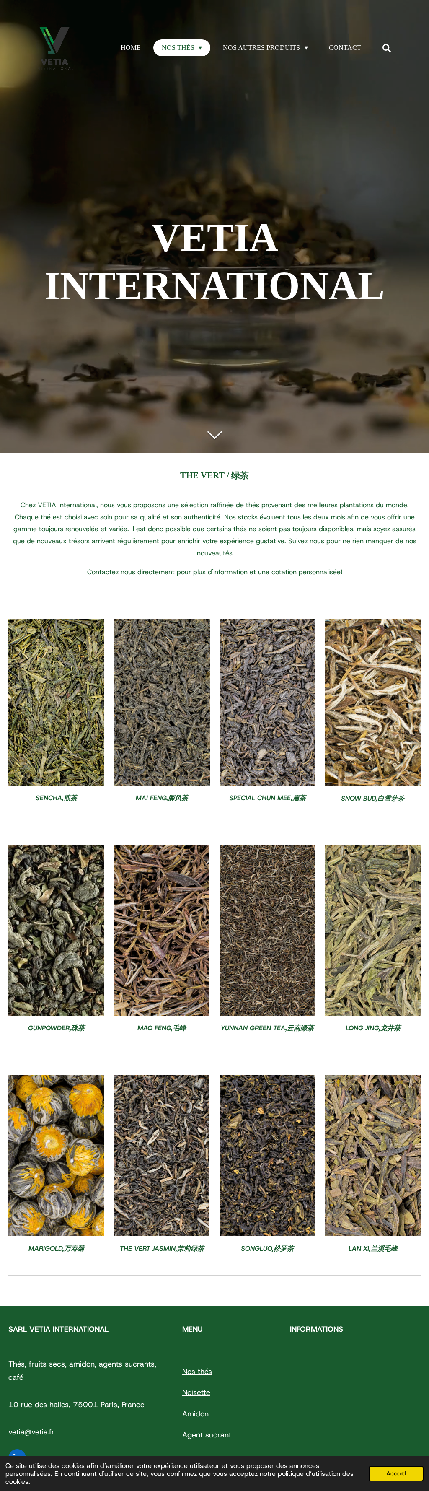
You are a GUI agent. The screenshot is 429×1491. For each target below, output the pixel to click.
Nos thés (197, 1372)
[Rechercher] (387, 48)
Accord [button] (396, 1473)
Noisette (196, 1392)
